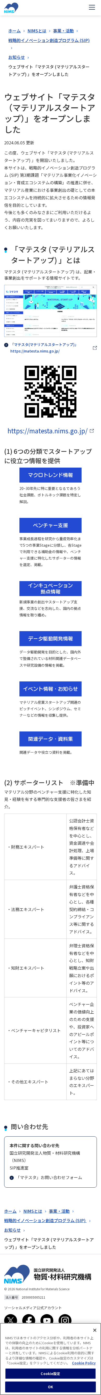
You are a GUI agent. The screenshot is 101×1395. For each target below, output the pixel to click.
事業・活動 (63, 30)
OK (50, 1386)
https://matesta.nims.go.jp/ (48, 430)
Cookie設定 (50, 1373)
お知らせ (16, 57)
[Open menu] (92, 8)
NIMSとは (36, 30)
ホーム (14, 30)
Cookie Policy (84, 1363)
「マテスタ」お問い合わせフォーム (49, 1177)
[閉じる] (94, 1330)
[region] (50, 1359)
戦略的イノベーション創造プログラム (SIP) (49, 40)
